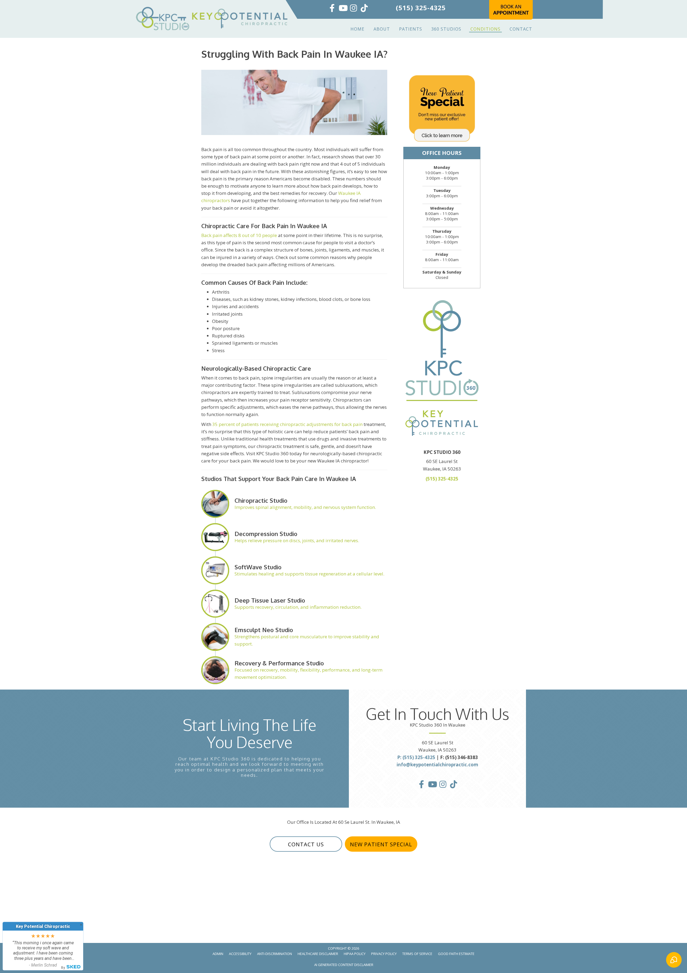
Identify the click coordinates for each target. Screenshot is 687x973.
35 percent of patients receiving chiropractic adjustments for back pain (287, 424)
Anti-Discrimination (274, 953)
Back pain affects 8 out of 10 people (239, 235)
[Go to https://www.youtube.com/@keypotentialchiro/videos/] (343, 8)
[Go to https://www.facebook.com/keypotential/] (332, 8)
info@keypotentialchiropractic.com (437, 764)
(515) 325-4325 (421, 7)
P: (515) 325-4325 (416, 757)
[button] (306, 844)
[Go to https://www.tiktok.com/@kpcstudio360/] (364, 8)
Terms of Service (417, 953)
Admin (218, 953)
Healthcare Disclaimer (318, 953)
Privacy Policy (384, 953)
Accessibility (240, 953)
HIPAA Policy (355, 953)
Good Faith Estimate (456, 953)
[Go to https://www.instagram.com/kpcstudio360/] (353, 8)
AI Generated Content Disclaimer (343, 964)
